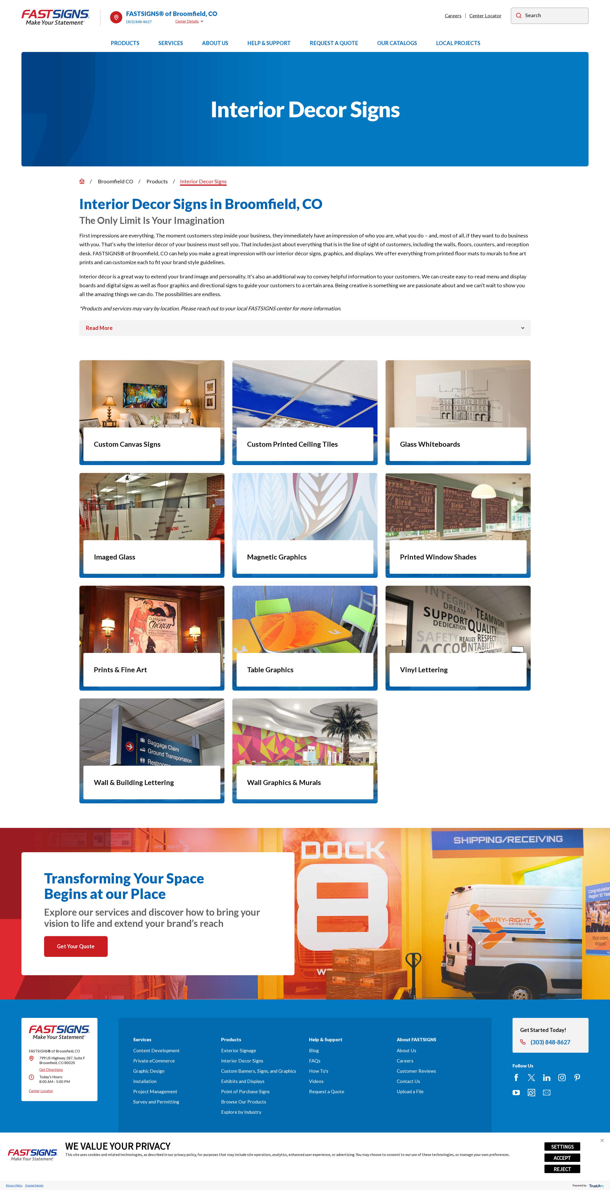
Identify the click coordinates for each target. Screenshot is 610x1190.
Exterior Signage (238, 1050)
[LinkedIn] (546, 1077)
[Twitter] (531, 1077)
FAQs (314, 1060)
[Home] (55, 17)
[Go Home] (82, 181)
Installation (145, 1081)
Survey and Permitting (156, 1101)
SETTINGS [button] (562, 1146)
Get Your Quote (76, 946)
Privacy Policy (14, 1185)
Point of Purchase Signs (245, 1091)
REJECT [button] (562, 1169)
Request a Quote (326, 1091)
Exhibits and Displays (242, 1081)
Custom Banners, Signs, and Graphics (258, 1071)
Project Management (155, 1091)
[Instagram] (562, 1077)
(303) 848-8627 (139, 22)
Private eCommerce (154, 1060)
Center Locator (485, 15)
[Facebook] (516, 1077)
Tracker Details (34, 1185)
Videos (316, 1081)
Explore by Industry (241, 1112)
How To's (318, 1071)
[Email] (546, 1092)
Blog (314, 1050)
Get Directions (51, 1069)
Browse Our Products (243, 1101)
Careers (453, 15)
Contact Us (408, 1081)
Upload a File (410, 1091)
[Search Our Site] (518, 16)
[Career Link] (531, 1092)
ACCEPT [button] (562, 1157)
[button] (602, 1140)
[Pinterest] (577, 1077)
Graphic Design (148, 1071)
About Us (406, 1050)
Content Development (156, 1050)
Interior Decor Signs (242, 1060)
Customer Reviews (416, 1071)
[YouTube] (516, 1092)
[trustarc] (596, 1185)
